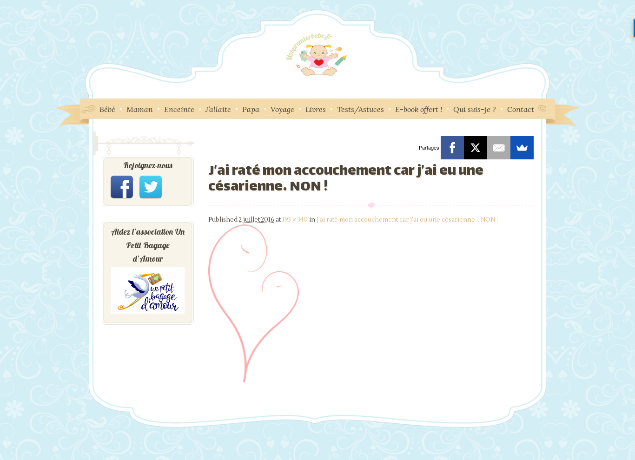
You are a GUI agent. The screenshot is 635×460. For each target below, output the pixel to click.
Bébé (107, 109)
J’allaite (218, 109)
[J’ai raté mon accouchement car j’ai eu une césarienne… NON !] (253, 380)
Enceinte (179, 109)
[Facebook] (452, 147)
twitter (150, 187)
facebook (122, 187)
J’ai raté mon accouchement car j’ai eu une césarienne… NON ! (407, 219)
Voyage (282, 109)
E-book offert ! (418, 109)
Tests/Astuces (360, 109)
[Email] (498, 147)
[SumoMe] (522, 147)
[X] (475, 147)
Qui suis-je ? (474, 109)
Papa (250, 109)
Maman (139, 109)
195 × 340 (295, 219)
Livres (315, 109)
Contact (520, 109)
